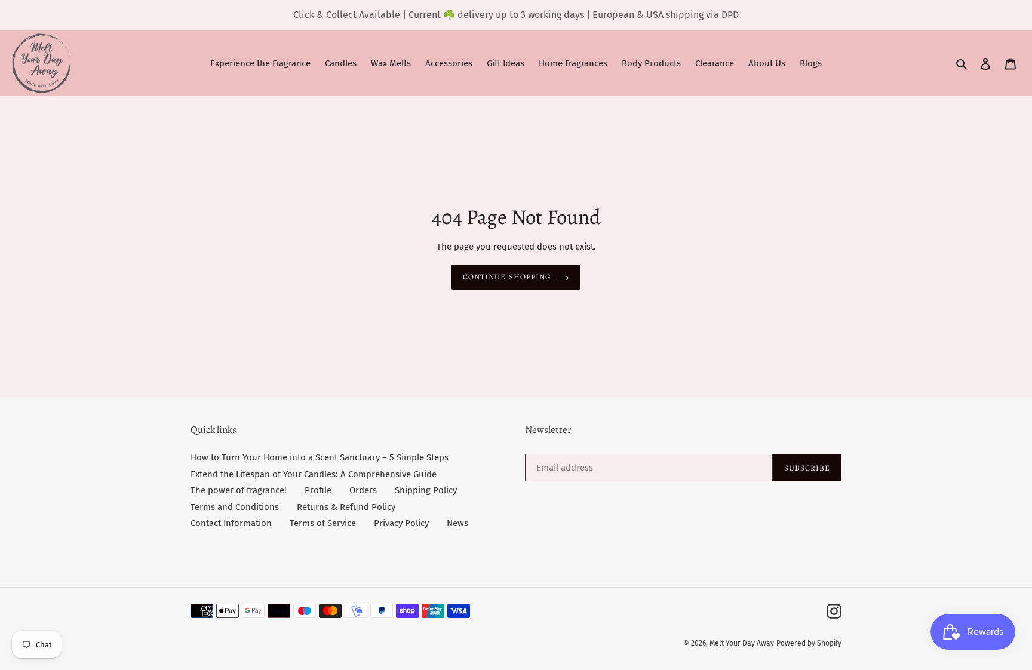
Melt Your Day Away (742, 643)
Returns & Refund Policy (346, 507)
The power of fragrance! (239, 490)
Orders (363, 490)
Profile (318, 490)
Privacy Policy (401, 523)
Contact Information (231, 523)
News (457, 523)
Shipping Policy (426, 490)
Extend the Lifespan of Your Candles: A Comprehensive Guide (314, 474)
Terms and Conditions (235, 507)
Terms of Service (323, 523)
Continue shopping (507, 277)
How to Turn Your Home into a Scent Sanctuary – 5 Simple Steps (320, 457)
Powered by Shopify (808, 643)
